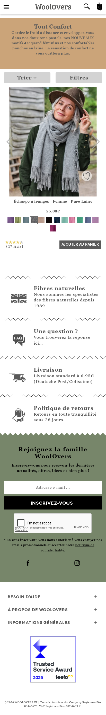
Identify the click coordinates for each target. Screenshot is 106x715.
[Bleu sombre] (88, 220)
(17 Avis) (14, 246)
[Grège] (41, 220)
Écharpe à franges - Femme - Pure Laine (53, 201)
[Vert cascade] (80, 220)
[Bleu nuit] (57, 220)
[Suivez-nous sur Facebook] (28, 563)
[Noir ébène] (49, 220)
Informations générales (39, 622)
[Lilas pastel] (95, 220)
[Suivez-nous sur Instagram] (77, 563)
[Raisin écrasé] (10, 220)
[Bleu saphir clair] (26, 220)
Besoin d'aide (24, 597)
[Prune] (53, 228)
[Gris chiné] (34, 220)
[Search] (86, 7)
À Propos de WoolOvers (38, 609)
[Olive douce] (18, 220)
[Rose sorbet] (72, 220)
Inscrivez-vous (52, 503)
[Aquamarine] (64, 220)
